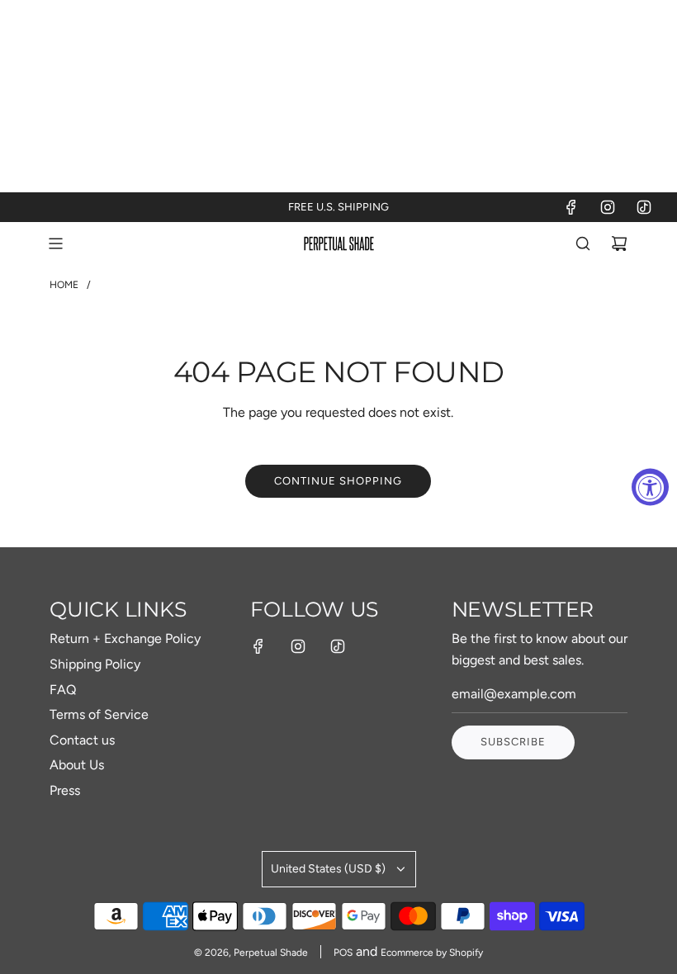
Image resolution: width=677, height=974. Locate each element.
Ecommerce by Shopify (432, 952)
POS (343, 952)
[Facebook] (571, 207)
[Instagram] (607, 207)
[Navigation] (55, 243)
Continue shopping (338, 481)
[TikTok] (644, 207)
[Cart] (619, 243)
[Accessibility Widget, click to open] (650, 487)
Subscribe (513, 741)
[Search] (583, 243)
